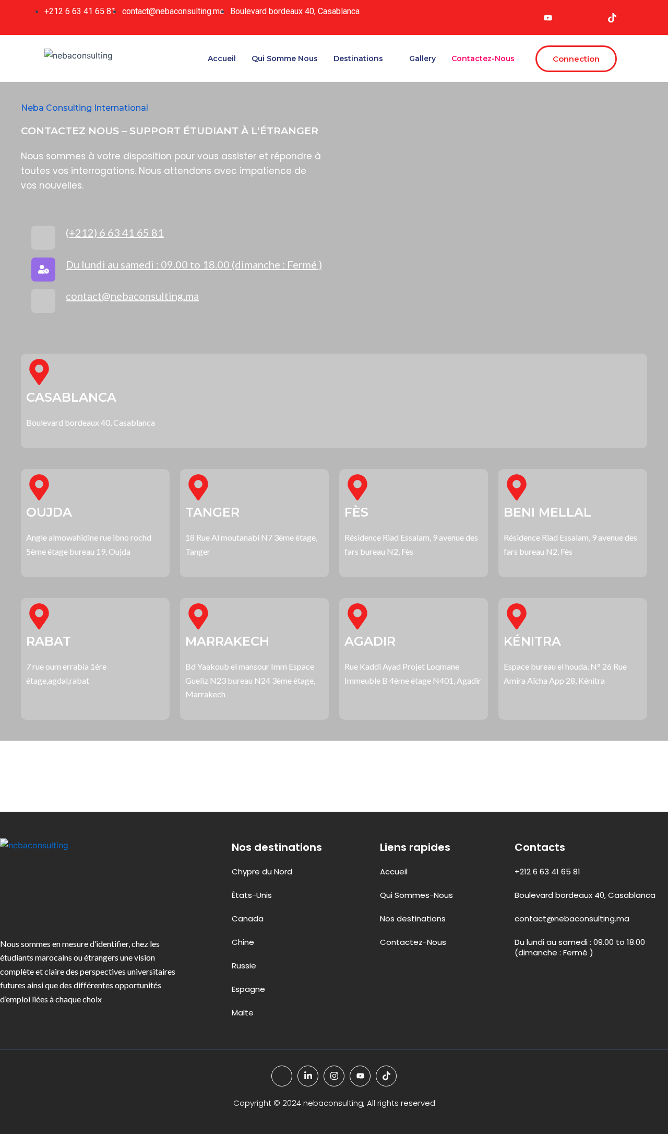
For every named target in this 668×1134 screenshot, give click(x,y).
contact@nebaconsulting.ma (132, 295)
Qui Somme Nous (285, 58)
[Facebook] (526, 18)
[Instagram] (591, 18)
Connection (576, 59)
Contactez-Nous (483, 58)
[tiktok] (612, 18)
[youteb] (548, 18)
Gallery (422, 58)
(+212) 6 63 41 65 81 (115, 232)
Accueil (222, 58)
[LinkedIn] (569, 18)
